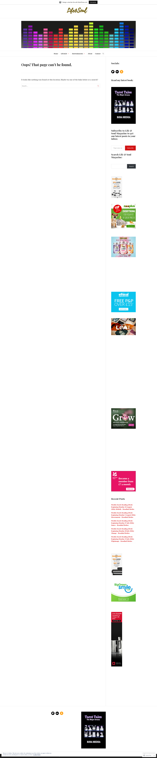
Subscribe (130, 148)
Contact (97, 54)
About (90, 54)
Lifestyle (64, 54)
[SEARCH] (103, 53)
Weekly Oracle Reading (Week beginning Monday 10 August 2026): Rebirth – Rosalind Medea (122, 507)
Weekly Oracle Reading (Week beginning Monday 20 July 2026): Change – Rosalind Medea (122, 531)
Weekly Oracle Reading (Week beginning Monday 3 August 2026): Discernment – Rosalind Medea (123, 515)
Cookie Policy (37, 754)
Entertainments (77, 54)
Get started (93, 2)
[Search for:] (60, 86)
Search (131, 166)
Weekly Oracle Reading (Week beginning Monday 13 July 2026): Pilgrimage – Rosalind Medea (122, 539)
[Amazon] (121, 71)
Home (56, 54)
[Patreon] (112, 71)
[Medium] (117, 71)
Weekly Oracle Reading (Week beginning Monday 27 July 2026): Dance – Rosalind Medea (122, 523)
